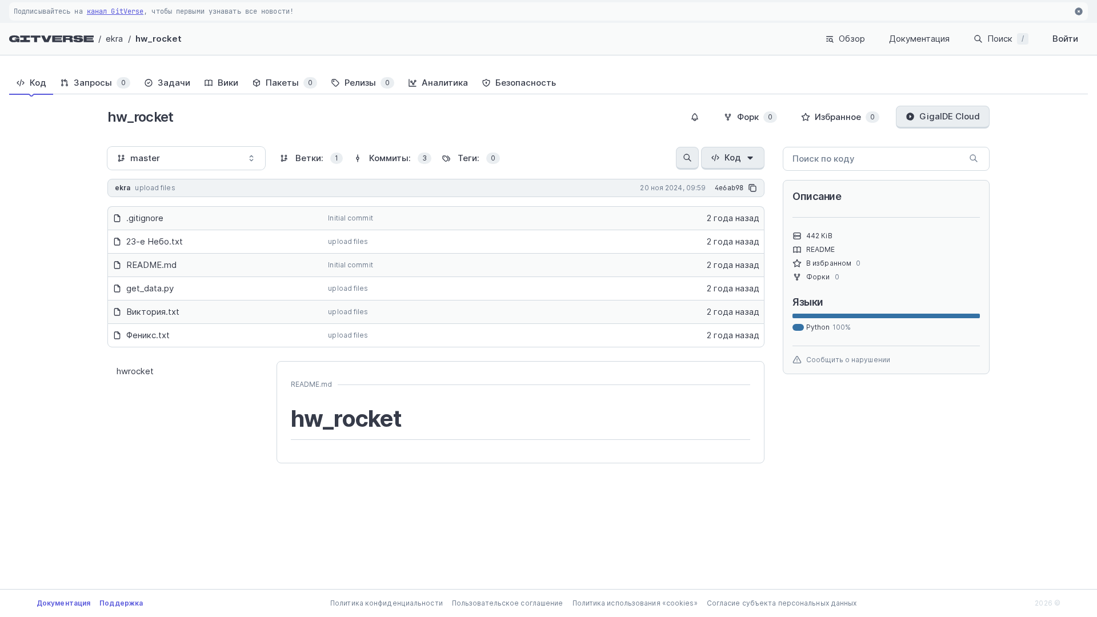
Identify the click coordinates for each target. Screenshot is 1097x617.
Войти (1065, 38)
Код (732, 157)
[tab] (31, 82)
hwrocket (135, 371)
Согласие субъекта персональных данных (782, 603)
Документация (919, 38)
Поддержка (121, 603)
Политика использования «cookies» (635, 603)
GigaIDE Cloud (949, 116)
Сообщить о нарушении (848, 359)
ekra (114, 38)
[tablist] (548, 83)
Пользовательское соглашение (507, 603)
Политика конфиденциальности (386, 603)
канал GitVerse (115, 11)
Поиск (1005, 38)
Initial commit (350, 218)
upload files (348, 241)
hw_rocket (158, 38)
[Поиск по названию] (687, 158)
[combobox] (186, 158)
